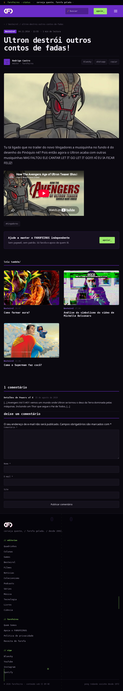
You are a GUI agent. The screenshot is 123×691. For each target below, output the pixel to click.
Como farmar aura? (17, 312)
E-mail (8, 476)
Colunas (8, 551)
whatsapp (100, 62)
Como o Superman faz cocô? (23, 365)
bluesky (87, 62)
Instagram (9, 667)
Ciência (8, 610)
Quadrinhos (10, 546)
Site (6, 489)
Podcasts (9, 583)
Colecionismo (11, 578)
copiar (114, 62)
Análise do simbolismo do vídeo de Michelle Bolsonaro (89, 314)
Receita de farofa (15, 641)
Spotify (8, 672)
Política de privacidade (18, 636)
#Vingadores (12, 224)
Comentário (10, 427)
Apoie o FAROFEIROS (15, 630)
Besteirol (10, 31)
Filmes (8, 567)
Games (7, 557)
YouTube (8, 661)
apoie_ (100, 11)
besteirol (13, 24)
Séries (8, 589)
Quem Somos (10, 625)
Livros (8, 604)
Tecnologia (10, 599)
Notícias (9, 573)
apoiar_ (107, 240)
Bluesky (8, 656)
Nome (7, 464)
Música (8, 594)
